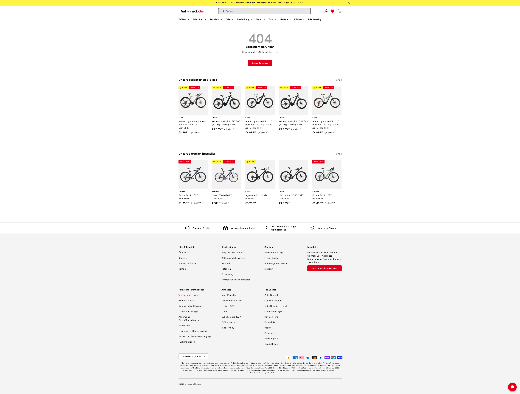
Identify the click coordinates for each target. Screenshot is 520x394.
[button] (332, 11)
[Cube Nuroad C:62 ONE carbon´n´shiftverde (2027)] (293, 174)
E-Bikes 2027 (228, 306)
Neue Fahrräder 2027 (232, 300)
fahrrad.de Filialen (187, 263)
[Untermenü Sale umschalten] (275, 19)
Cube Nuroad (271, 295)
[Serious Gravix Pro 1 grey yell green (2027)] (327, 174)
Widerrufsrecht (186, 300)
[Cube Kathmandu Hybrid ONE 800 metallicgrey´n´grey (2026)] (293, 100)
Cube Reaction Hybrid (275, 306)
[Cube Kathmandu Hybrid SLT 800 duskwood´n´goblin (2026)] (226, 100)
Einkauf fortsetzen (260, 63)
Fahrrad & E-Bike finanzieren (235, 279)
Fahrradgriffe (271, 338)
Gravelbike (269, 322)
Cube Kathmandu (273, 300)
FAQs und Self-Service (232, 252)
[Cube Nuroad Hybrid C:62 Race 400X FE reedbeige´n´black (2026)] (193, 100)
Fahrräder (198, 19)
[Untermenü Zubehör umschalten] (221, 19)
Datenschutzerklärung (189, 306)
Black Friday (227, 327)
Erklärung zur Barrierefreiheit (193, 331)
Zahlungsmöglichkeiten (233, 258)
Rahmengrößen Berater (276, 263)
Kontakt (182, 268)
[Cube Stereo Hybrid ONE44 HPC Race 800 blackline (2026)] (259, 100)
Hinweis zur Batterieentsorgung (194, 336)
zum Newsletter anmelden (324, 268)
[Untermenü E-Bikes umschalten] (188, 19)
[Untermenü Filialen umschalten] (303, 19)
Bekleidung (243, 19)
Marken (284, 19)
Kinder (258, 19)
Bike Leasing (314, 19)
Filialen (298, 19)
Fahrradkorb (270, 333)
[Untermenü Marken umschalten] (290, 19)
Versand (225, 263)
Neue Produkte (228, 295)
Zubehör (214, 19)
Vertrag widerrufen (188, 295)
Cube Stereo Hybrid (274, 311)
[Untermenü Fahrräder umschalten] (205, 19)
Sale (271, 19)
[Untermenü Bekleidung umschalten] (251, 19)
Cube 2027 (227, 311)
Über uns (183, 252)
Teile (228, 19)
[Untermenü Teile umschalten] (232, 19)
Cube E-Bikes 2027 (231, 316)
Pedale (267, 327)
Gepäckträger (271, 344)
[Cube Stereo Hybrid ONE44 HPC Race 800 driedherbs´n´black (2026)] (327, 100)
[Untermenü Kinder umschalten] (264, 19)
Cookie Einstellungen (188, 311)
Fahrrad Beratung (273, 252)
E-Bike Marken (228, 322)
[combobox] (264, 11)
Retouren (226, 268)
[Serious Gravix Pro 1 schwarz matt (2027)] (193, 174)
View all (337, 79)
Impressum (184, 325)
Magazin (268, 268)
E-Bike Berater (271, 258)
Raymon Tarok (271, 316)
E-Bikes (182, 19)
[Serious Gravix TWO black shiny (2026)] (226, 174)
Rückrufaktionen (186, 341)
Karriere (182, 258)
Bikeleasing (227, 274)
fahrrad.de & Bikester (192, 384)
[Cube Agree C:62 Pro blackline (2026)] (259, 174)
